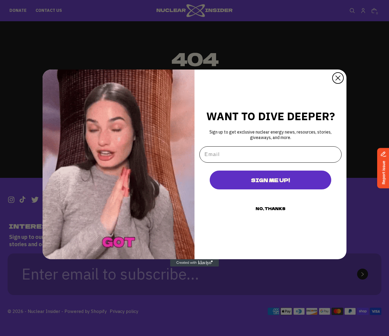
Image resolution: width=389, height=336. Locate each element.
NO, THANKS (270, 208)
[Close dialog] (337, 78)
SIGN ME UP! (270, 180)
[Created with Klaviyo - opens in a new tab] (194, 262)
